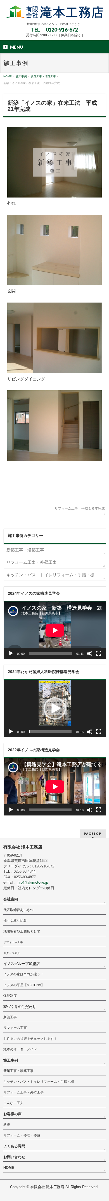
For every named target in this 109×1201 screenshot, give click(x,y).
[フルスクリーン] (98, 653)
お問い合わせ (14, 1157)
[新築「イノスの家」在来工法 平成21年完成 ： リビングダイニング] (54, 338)
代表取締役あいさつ (18, 910)
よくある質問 (14, 1146)
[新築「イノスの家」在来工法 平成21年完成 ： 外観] (54, 162)
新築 (6, 1124)
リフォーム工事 (13, 942)
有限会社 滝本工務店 (47, 1187)
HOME (8, 1168)
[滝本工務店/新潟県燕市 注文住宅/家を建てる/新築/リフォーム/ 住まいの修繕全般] (54, 12)
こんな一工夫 (13, 1103)
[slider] (50, 731)
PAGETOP (92, 833)
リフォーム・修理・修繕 (21, 1135)
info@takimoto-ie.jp (32, 882)
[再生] (11, 653)
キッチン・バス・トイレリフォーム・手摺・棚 (50, 574)
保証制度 (10, 996)
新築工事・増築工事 (25, 550)
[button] (55, 708)
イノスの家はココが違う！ (23, 974)
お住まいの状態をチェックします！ (30, 1039)
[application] (55, 630)
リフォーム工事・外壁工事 (31, 562)
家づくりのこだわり (19, 1007)
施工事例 (10, 1060)
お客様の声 (12, 1114)
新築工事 (10, 1017)
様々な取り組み (15, 920)
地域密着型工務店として (21, 931)
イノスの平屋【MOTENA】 (23, 985)
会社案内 (10, 899)
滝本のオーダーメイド (20, 1049)
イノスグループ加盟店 (21, 964)
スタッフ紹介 (11, 953)
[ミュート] (90, 653)
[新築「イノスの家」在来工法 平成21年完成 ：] (54, 425)
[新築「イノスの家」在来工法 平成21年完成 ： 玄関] (54, 250)
